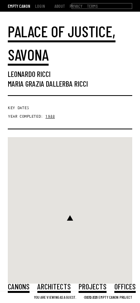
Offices (125, 286)
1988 (50, 116)
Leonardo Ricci (29, 73)
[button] (70, 218)
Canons (19, 286)
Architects (54, 286)
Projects (93, 286)
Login (40, 6)
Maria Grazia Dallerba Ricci (48, 83)
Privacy (76, 6)
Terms (92, 6)
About (59, 6)
